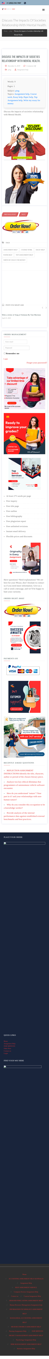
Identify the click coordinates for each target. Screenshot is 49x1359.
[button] (43, 10)
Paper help (28, 97)
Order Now (7, 1048)
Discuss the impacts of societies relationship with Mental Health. (21, 59)
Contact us (7, 1051)
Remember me (12, 353)
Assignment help (21, 94)
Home (6, 1041)
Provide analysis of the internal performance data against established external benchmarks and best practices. (24, 816)
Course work (26, 250)
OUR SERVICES (9, 1046)
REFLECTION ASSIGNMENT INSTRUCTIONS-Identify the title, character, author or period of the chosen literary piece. (24, 773)
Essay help (18, 97)
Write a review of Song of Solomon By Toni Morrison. (21, 315)
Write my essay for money (14, 260)
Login (6, 359)
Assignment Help (9, 1044)
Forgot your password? (37, 363)
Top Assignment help (24, 255)
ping (9, 70)
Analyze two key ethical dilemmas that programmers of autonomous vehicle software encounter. (24, 785)
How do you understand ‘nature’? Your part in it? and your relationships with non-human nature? (23, 796)
